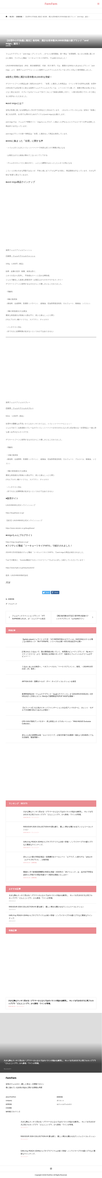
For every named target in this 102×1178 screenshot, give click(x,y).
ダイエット (60, 1100)
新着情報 (8, 45)
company (9, 1100)
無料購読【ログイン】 (13, 1112)
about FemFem (11, 1097)
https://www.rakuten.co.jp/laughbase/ (20, 528)
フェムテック (12, 604)
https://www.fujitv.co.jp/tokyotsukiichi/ (20, 568)
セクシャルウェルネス (64, 1104)
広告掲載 (9, 1108)
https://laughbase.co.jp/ (15, 513)
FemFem (51, 4)
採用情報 (9, 1104)
